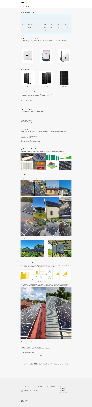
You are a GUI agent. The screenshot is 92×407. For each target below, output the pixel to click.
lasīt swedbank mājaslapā (45, 143)
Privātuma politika (65, 392)
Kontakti (27, 6)
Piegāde (63, 386)
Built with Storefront (24, 401)
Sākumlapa (22, 6)
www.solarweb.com (51, 266)
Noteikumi (63, 388)
